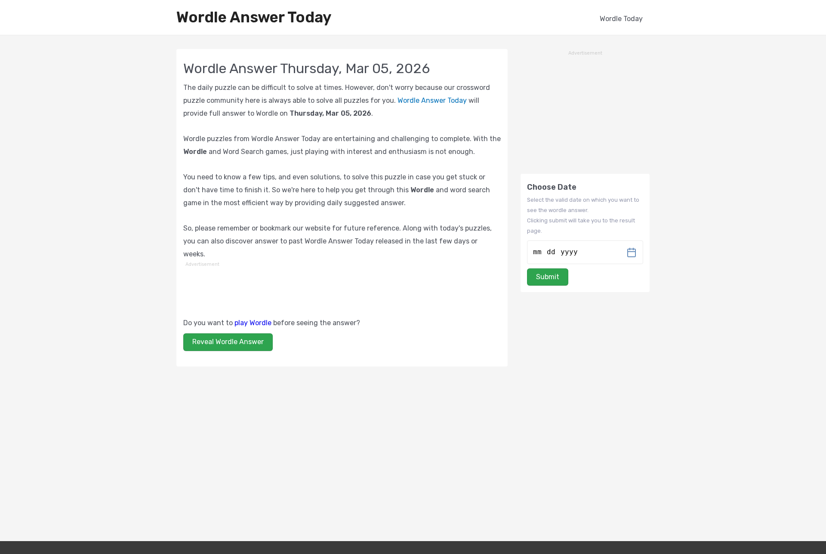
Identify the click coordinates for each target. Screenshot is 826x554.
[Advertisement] (342, 288)
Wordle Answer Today (253, 17)
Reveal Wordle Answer (228, 342)
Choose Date (551, 187)
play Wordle (252, 323)
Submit (547, 277)
